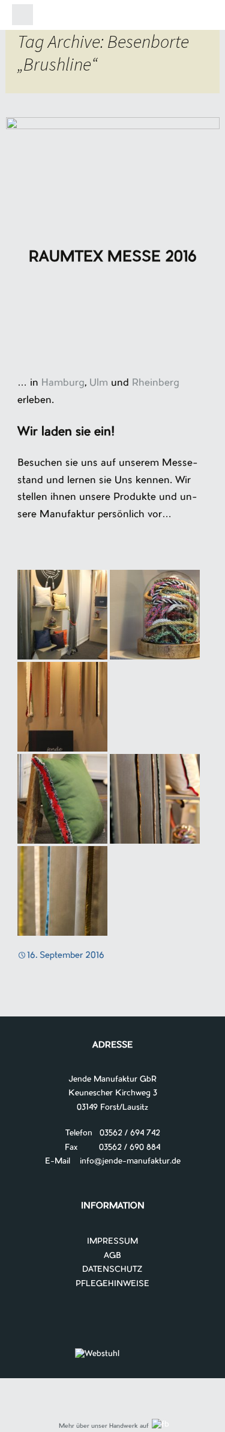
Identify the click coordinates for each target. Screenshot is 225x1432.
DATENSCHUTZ (112, 1270)
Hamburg (63, 383)
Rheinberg (155, 383)
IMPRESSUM (112, 1241)
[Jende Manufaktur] (113, 17)
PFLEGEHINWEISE (112, 1284)
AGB (112, 1256)
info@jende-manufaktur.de (125, 1161)
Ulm (98, 383)
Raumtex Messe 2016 (113, 258)
